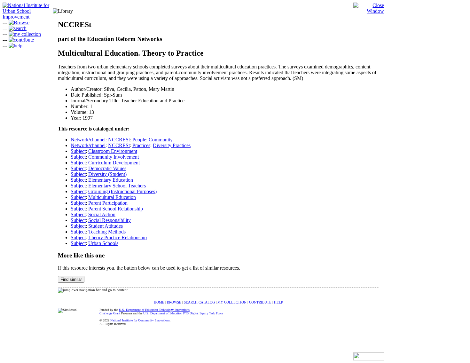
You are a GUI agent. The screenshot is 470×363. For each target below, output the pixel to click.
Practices (141, 145)
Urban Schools (103, 243)
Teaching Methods (107, 231)
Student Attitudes (105, 226)
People (139, 139)
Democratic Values (107, 168)
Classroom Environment (112, 151)
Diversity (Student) (107, 174)
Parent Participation (108, 203)
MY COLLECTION (232, 302)
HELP (278, 302)
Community (161, 139)
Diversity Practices (172, 145)
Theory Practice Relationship (117, 237)
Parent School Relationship (115, 208)
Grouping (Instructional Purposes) (122, 191)
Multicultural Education (112, 197)
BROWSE (174, 302)
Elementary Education (110, 180)
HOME (159, 302)
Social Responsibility (109, 220)
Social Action (101, 214)
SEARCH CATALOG (199, 302)
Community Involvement (113, 157)
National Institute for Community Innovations (140, 320)
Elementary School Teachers (117, 185)
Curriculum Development (114, 162)
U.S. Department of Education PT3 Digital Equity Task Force (183, 313)
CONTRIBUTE (260, 302)
